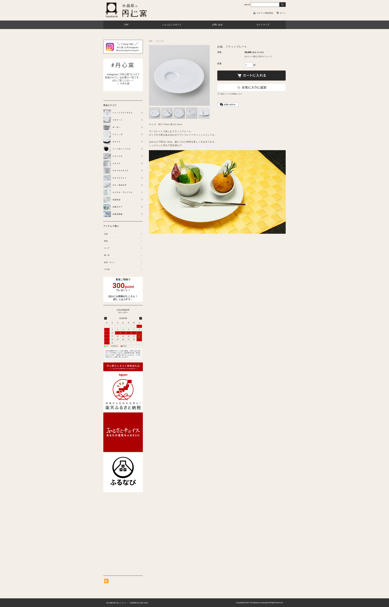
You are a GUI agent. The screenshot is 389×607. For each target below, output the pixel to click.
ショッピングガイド (171, 25)
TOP (126, 25)
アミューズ (160, 41)
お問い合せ (217, 25)
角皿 (106, 241)
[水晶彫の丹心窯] (126, 18)
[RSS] (106, 581)
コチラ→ (128, 299)
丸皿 (106, 234)
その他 (107, 269)
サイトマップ (262, 25)
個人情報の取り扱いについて (116, 603)
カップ (107, 248)
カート (283, 13)
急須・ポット (109, 262)
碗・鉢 (107, 255)
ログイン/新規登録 (265, 13)
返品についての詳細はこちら (231, 94)
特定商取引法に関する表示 (139, 603)
